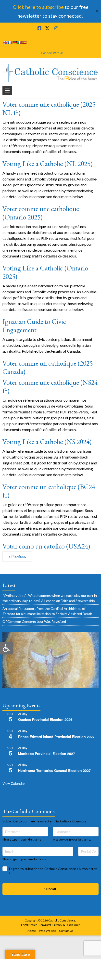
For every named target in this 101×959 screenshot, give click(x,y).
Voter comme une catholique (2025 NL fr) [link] (48, 108)
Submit (50, 888)
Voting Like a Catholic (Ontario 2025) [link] (45, 272)
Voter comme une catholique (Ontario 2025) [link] (40, 212)
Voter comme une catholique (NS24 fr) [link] (50, 386)
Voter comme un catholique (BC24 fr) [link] (48, 490)
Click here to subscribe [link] (38, 7)
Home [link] (31, 931)
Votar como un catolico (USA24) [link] (46, 546)
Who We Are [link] (47, 931)
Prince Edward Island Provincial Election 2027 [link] (56, 736)
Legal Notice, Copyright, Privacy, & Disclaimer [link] (50, 925)
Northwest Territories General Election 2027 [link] (54, 770)
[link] (6, 648)
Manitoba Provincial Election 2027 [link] (46, 753)
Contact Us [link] (66, 931)
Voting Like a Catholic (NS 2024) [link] (46, 441)
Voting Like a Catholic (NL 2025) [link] (47, 163)
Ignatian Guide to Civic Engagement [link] (34, 325)
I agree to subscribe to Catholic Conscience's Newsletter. (53, 871)
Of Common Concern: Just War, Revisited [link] (34, 621)
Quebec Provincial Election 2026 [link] (45, 719)
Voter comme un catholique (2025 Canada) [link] (47, 367)
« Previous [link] (17, 556)
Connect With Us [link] (52, 53)
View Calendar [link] (13, 783)
